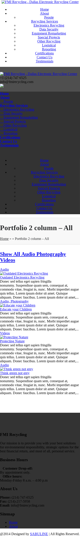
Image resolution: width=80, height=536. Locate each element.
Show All (10, 254)
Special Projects (49, 37)
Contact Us (44, 57)
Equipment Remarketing (49, 33)
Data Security (48, 29)
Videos (7, 260)
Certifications (44, 53)
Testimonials (44, 61)
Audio (28, 254)
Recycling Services (44, 21)
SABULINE (39, 534)
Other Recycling (48, 41)
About (44, 13)
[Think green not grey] (16, 369)
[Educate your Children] (17, 305)
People (49, 17)
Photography (51, 254)
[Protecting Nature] (14, 337)
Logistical (49, 45)
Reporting (49, 49)
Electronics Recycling (49, 25)
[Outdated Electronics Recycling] (24, 273)
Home (44, 9)
